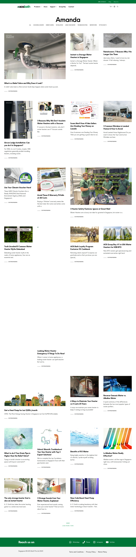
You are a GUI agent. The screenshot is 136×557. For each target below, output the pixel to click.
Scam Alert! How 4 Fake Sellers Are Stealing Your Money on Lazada (83, 126)
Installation (59, 25)
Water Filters (93, 25)
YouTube (112, 542)
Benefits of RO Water (79, 451)
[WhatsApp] (70, 542)
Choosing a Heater (38, 25)
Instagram (100, 542)
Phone (88, 542)
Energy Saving (50, 25)
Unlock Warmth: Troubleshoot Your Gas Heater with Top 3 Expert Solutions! (49, 452)
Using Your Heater (70, 25)
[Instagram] (94, 542)
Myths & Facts (103, 25)
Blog (110, 2)
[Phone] (84, 542)
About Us (116, 2)
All (30, 25)
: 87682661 (102, 2)
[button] (111, 6)
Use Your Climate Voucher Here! (17, 187)
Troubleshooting (82, 25)
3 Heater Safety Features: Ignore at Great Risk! (90, 209)
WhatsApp (76, 542)
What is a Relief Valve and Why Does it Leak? (23, 83)
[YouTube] (107, 542)
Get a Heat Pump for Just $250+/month (20, 410)
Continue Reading (12, 91)
